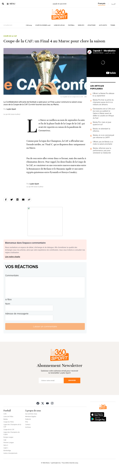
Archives (28, 427)
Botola (5, 419)
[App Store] (97, 414)
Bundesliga (7, 450)
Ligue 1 (5, 448)
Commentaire (12, 275)
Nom (7, 303)
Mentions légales (30, 416)
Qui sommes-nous (31, 414)
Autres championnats (10, 453)
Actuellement (7, 25)
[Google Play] (98, 419)
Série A (5, 445)
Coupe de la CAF (10, 36)
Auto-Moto (103, 25)
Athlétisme (92, 25)
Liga (4, 440)
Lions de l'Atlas (59, 25)
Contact (27, 424)
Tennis (112, 25)
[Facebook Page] (37, 403)
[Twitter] (42, 403)
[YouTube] (47, 403)
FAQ (26, 422)
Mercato (81, 25)
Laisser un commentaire (45, 326)
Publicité (28, 419)
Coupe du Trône (8, 422)
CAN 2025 (29, 25)
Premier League (8, 442)
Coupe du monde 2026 (42, 25)
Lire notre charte (12, 257)
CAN (4, 414)
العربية (113, 4)
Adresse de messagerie (16, 313)
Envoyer (72, 380)
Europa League (8, 437)
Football (71, 25)
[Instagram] (52, 403)
